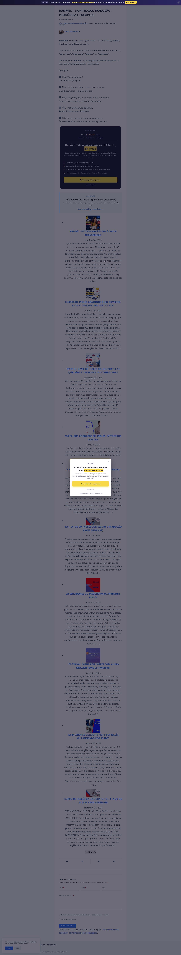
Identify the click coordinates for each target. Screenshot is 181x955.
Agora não (90, 489)
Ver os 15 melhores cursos (90, 484)
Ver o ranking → (131, 2)
